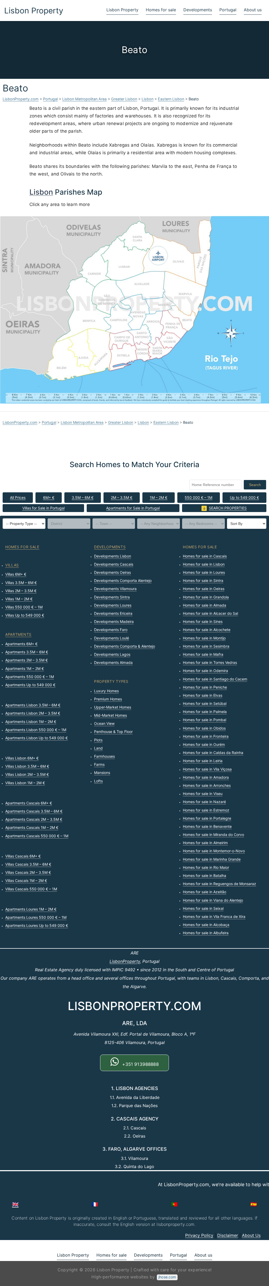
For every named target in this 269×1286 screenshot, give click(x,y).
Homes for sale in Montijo (204, 638)
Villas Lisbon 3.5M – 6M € (27, 766)
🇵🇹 (174, 1204)
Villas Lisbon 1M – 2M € (25, 783)
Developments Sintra (112, 597)
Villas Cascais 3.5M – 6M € (28, 864)
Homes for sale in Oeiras (203, 588)
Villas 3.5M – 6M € (21, 582)
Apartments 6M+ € (21, 644)
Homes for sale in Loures (204, 572)
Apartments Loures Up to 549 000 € (36, 925)
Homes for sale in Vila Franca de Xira (214, 916)
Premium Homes (108, 699)
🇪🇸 (253, 1204)
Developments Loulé (111, 638)
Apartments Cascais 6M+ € (28, 803)
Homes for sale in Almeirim (205, 842)
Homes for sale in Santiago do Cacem (215, 679)
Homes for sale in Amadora (206, 777)
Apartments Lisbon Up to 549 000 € (36, 738)
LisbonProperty (125, 961)
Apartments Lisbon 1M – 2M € (30, 721)
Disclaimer (227, 1235)
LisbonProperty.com (21, 99)
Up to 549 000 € (244, 497)
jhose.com (167, 1277)
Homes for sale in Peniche (205, 687)
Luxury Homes (106, 691)
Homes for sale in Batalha (204, 875)
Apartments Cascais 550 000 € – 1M (36, 836)
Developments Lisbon (112, 556)
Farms (99, 764)
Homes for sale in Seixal (203, 908)
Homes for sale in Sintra (203, 580)
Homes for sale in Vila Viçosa (207, 769)
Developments (197, 9)
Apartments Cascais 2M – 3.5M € (33, 819)
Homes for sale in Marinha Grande (212, 859)
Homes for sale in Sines (203, 621)
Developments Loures (112, 605)
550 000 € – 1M (198, 497)
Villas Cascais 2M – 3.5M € (28, 872)
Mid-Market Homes (110, 715)
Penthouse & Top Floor (113, 731)
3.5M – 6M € (83, 497)
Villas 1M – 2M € (19, 599)
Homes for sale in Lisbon (204, 564)
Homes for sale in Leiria (203, 760)
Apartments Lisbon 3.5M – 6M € (32, 705)
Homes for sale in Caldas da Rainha (213, 752)
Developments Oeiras (112, 572)
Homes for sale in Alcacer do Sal (210, 613)
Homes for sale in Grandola (206, 597)
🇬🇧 (15, 1204)
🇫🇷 (94, 1204)
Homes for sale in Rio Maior (206, 867)
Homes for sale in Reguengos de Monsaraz (219, 883)
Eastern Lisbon (171, 99)
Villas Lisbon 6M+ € (22, 758)
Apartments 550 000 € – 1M (29, 676)
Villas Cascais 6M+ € (23, 856)
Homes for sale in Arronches (207, 785)
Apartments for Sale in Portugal (133, 508)
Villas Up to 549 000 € (24, 615)
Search (255, 485)
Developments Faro (110, 629)
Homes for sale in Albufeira (206, 933)
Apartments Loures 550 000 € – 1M (35, 917)
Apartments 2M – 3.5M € (26, 660)
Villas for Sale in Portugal (43, 508)
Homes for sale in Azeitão (204, 892)
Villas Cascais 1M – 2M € (26, 880)
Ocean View (104, 723)
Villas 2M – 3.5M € (21, 590)
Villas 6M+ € (15, 574)
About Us (251, 1235)
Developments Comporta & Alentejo (124, 646)
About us (253, 9)
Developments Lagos (112, 654)
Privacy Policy (199, 1235)
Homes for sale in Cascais (205, 556)
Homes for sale (161, 9)
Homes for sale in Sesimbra (206, 646)
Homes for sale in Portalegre (207, 818)
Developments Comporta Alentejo (123, 580)
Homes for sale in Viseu (203, 793)
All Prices (17, 497)
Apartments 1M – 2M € (24, 668)
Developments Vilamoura (115, 588)
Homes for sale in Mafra (203, 654)
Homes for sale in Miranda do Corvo (213, 834)
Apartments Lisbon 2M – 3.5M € (32, 713)
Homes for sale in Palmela (205, 711)
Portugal (227, 9)
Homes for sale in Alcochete (206, 629)
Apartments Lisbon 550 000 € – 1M (35, 729)
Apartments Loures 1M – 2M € (30, 909)
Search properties (228, 508)
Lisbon (147, 99)
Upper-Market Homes (112, 707)
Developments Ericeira (113, 613)
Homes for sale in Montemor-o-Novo (214, 851)
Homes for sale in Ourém (204, 744)
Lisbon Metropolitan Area (84, 99)
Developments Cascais (113, 564)
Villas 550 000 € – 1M (24, 607)
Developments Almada (113, 662)
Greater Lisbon (124, 99)
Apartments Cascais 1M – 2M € (31, 827)
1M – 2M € (158, 497)
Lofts (98, 781)
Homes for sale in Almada (204, 605)
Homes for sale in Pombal (204, 719)
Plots (98, 740)
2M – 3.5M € (121, 497)
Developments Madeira (114, 621)
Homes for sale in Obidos (204, 728)
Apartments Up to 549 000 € (30, 685)
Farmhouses (104, 756)
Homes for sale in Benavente (207, 826)
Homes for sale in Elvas (202, 695)
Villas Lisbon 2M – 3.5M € (27, 774)
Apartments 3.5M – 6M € (26, 652)
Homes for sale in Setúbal (204, 703)
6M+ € (48, 497)
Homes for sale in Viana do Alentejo (213, 900)
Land (98, 748)
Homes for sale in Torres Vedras (210, 662)
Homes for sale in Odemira (205, 670)
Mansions (102, 772)
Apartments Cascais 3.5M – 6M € (34, 811)
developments (110, 547)
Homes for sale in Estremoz (206, 810)
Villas (12, 565)
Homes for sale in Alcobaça (206, 924)
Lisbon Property (33, 10)
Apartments (18, 634)
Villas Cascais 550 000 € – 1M (31, 889)
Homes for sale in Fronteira (206, 736)
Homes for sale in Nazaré (204, 801)
